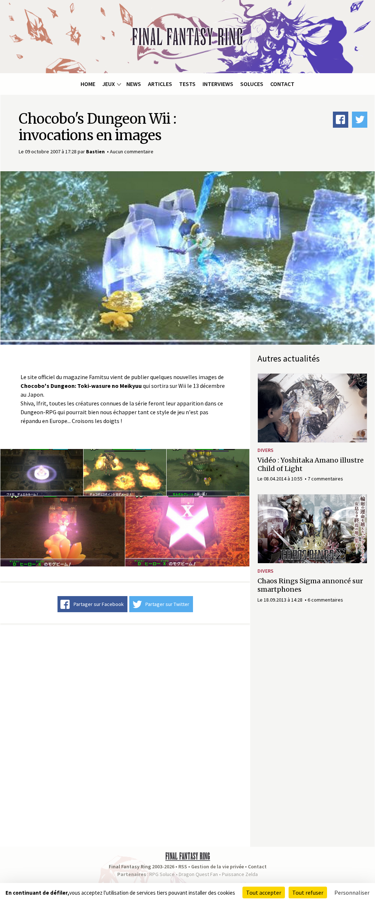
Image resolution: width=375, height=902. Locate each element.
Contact (282, 83)
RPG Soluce (162, 874)
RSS (182, 866)
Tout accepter (263, 892)
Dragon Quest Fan (198, 874)
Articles (160, 83)
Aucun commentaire (131, 151)
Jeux (108, 83)
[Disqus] (125, 734)
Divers (265, 450)
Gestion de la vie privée (217, 866)
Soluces (251, 83)
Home (88, 83)
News (133, 83)
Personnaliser (352, 892)
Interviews (218, 83)
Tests (187, 83)
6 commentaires (325, 599)
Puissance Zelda (240, 874)
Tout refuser (307, 892)
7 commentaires (325, 478)
